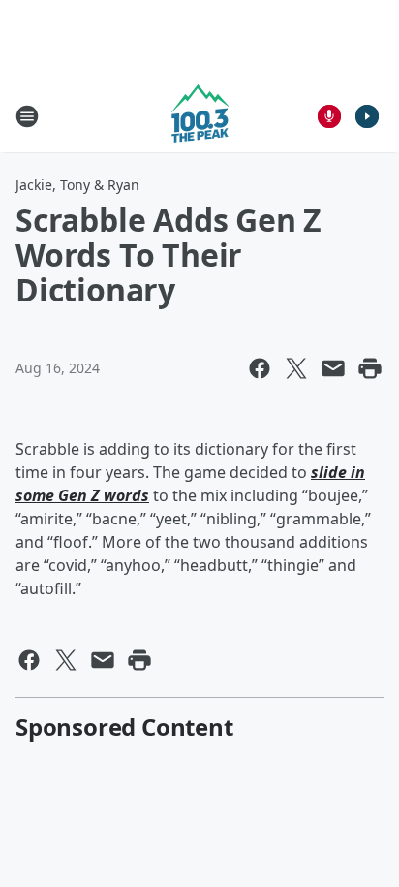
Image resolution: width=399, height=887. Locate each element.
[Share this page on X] (296, 368)
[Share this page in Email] (333, 368)
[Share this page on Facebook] (259, 368)
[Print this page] (370, 368)
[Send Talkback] (329, 116)
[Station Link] (200, 115)
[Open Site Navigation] (27, 116)
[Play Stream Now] (367, 116)
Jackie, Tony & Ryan (77, 184)
